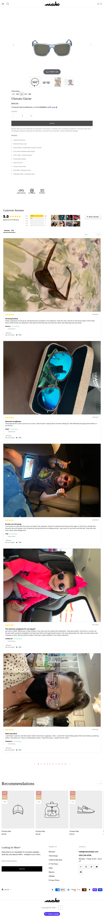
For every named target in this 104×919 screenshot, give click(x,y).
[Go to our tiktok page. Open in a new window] (91, 867)
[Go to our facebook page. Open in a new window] (81, 867)
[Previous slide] (13, 45)
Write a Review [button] (94, 217)
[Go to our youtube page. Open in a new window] (97, 867)
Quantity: (14, 111)
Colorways (15, 91)
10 (65, 764)
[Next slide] (91, 45)
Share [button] (9, 333)
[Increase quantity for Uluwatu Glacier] (31, 116)
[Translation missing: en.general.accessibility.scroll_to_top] (60, 908)
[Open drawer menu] (3, 4)
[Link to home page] (52, 900)
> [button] (69, 764)
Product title (6, 831)
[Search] (7, 4)
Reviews (7, 230)
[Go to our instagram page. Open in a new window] (86, 867)
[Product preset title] (18, 809)
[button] (13, 93)
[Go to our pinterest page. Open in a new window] (81, 872)
